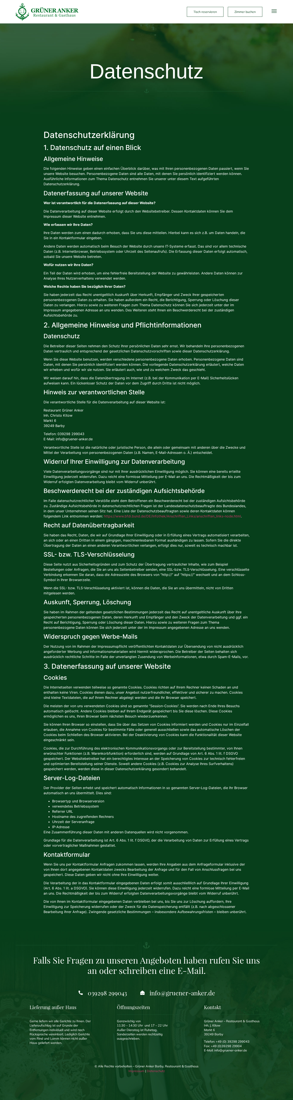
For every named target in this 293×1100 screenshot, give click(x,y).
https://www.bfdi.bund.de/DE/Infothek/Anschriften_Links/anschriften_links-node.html (172, 516)
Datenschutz (156, 1071)
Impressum (136, 1071)
